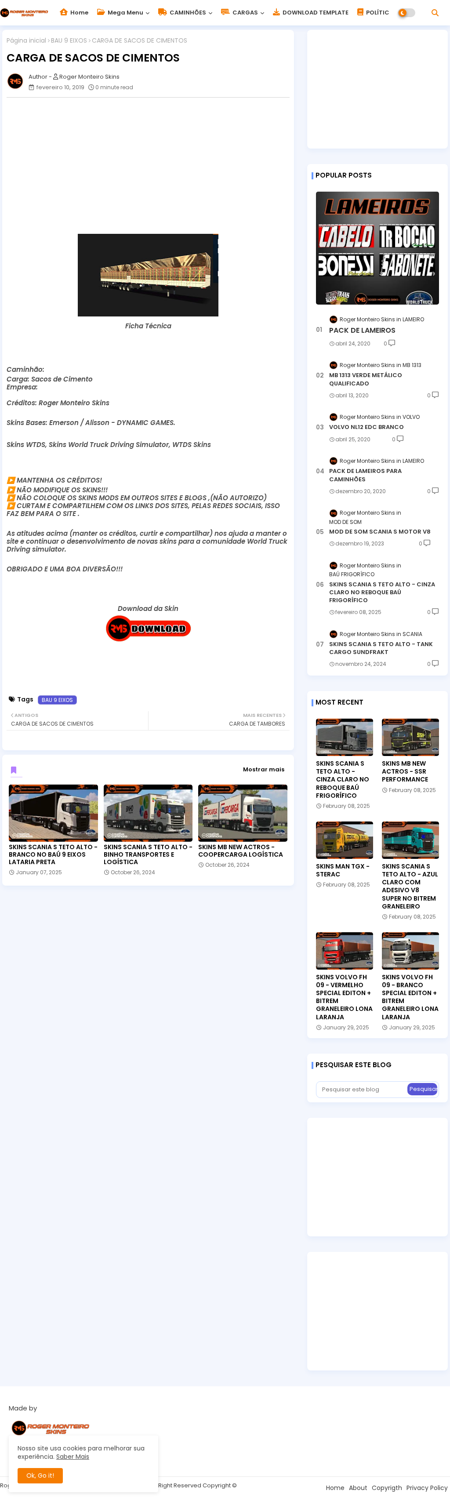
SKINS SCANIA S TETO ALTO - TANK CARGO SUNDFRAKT (381, 648)
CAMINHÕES (187, 12)
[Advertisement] (152, 165)
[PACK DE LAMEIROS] (377, 248)
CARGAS (244, 12)
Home (78, 12)
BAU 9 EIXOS (69, 40)
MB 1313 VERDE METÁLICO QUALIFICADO (365, 379)
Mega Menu (124, 12)
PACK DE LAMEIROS (362, 330)
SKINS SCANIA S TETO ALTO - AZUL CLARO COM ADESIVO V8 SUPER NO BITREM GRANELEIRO (410, 886)
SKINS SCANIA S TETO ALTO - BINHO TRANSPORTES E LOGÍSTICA (148, 854)
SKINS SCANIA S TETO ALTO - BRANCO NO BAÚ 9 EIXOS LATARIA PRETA (53, 854)
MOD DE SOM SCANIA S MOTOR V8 (380, 532)
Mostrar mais (263, 769)
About (358, 1487)
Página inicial (26, 40)
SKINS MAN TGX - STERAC (343, 870)
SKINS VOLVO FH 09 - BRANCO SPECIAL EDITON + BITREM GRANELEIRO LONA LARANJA (410, 997)
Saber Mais (72, 1456)
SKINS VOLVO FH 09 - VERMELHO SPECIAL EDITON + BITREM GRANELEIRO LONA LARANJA (344, 997)
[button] (435, 13)
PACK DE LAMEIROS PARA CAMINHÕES (365, 475)
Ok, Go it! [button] (40, 1475)
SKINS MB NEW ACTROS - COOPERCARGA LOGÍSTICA (240, 850)
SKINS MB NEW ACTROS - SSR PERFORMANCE (405, 772)
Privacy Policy (427, 1487)
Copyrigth (387, 1487)
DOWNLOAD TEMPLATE (314, 12)
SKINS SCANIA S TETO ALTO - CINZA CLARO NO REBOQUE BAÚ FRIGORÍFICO (382, 592)
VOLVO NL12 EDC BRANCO (366, 427)
